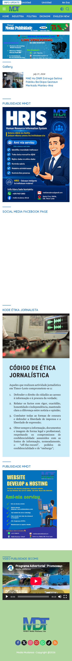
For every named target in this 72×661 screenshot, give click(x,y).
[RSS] (55, 643)
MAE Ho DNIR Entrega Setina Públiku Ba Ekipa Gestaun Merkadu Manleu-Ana (44, 82)
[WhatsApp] (42, 643)
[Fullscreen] (65, 596)
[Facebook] (18, 643)
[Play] (7, 596)
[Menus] (5, 9)
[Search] (67, 9)
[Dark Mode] (62, 9)
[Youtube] (36, 643)
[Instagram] (30, 643)
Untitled (21, 2)
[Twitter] (24, 643)
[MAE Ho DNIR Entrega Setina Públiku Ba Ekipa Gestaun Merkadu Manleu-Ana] (13, 80)
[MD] (14, 9)
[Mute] (59, 596)
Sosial (29, 73)
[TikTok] (49, 643)
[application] (36, 581)
